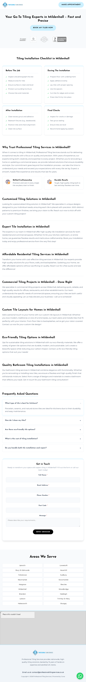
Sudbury (63, 575)
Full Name (43, 475)
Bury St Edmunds (22, 570)
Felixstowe (22, 575)
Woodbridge (64, 589)
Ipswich (22, 565)
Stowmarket (63, 580)
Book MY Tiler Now (43, 28)
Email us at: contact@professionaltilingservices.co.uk (43, 672)
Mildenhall (22, 589)
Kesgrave (22, 584)
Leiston (22, 599)
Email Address (43, 485)
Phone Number (43, 495)
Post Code (43, 505)
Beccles (64, 584)
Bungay (63, 603)
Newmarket (22, 580)
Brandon (22, 594)
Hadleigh (63, 594)
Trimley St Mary (63, 599)
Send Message (43, 532)
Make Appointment (71, 4)
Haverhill (63, 570)
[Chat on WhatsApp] (80, 676)
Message (43, 515)
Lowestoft (64, 565)
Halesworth (22, 603)
